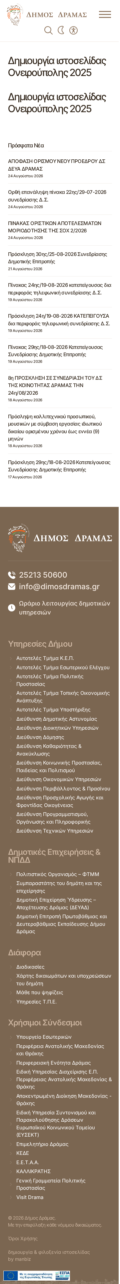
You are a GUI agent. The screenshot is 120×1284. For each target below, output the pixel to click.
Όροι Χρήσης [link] (23, 1238)
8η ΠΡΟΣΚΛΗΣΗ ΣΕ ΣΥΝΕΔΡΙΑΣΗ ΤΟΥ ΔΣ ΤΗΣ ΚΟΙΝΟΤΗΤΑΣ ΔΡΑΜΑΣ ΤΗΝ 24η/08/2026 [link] (55, 385)
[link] (47, 14)
